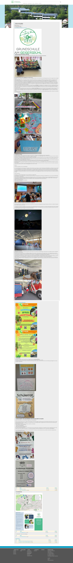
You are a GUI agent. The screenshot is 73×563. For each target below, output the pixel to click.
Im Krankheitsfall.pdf (23, 536)
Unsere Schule (25, 3)
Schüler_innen (30, 3)
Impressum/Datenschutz (50, 560)
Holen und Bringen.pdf (23, 490)
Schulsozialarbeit (29, 550)
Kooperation (36, 3)
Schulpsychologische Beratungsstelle (29, 553)
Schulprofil (14, 550)
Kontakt (48, 559)
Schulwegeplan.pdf (23, 532)
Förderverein (28, 554)
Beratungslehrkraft (29, 551)
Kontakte (40, 3)
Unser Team (14, 551)
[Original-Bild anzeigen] (28, 53)
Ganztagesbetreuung (29, 555)
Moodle (21, 550)
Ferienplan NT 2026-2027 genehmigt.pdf (24, 542)
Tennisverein (35, 550)
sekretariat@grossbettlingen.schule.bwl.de (21, 27)
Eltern (33, 3)
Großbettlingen (50, 549)
